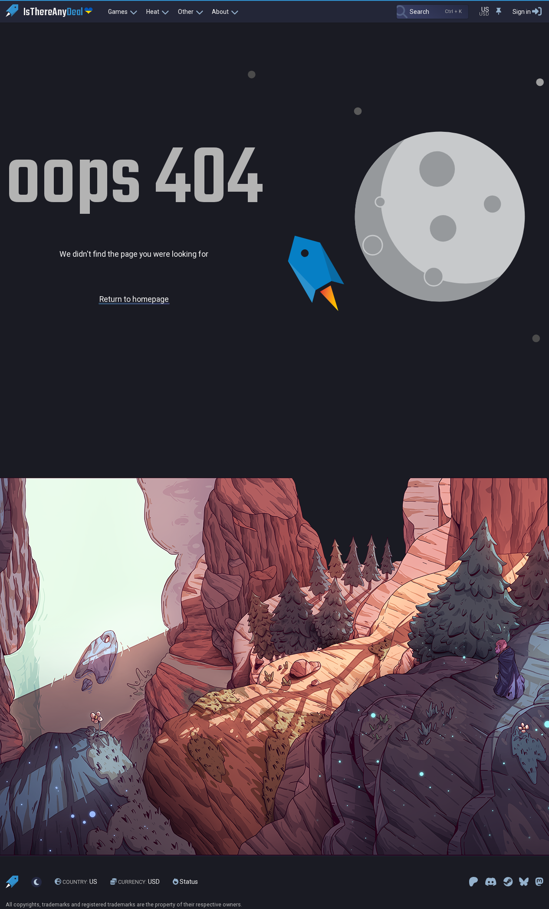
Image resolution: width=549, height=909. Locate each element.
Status (188, 881)
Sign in (522, 11)
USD (139, 881)
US (79, 881)
